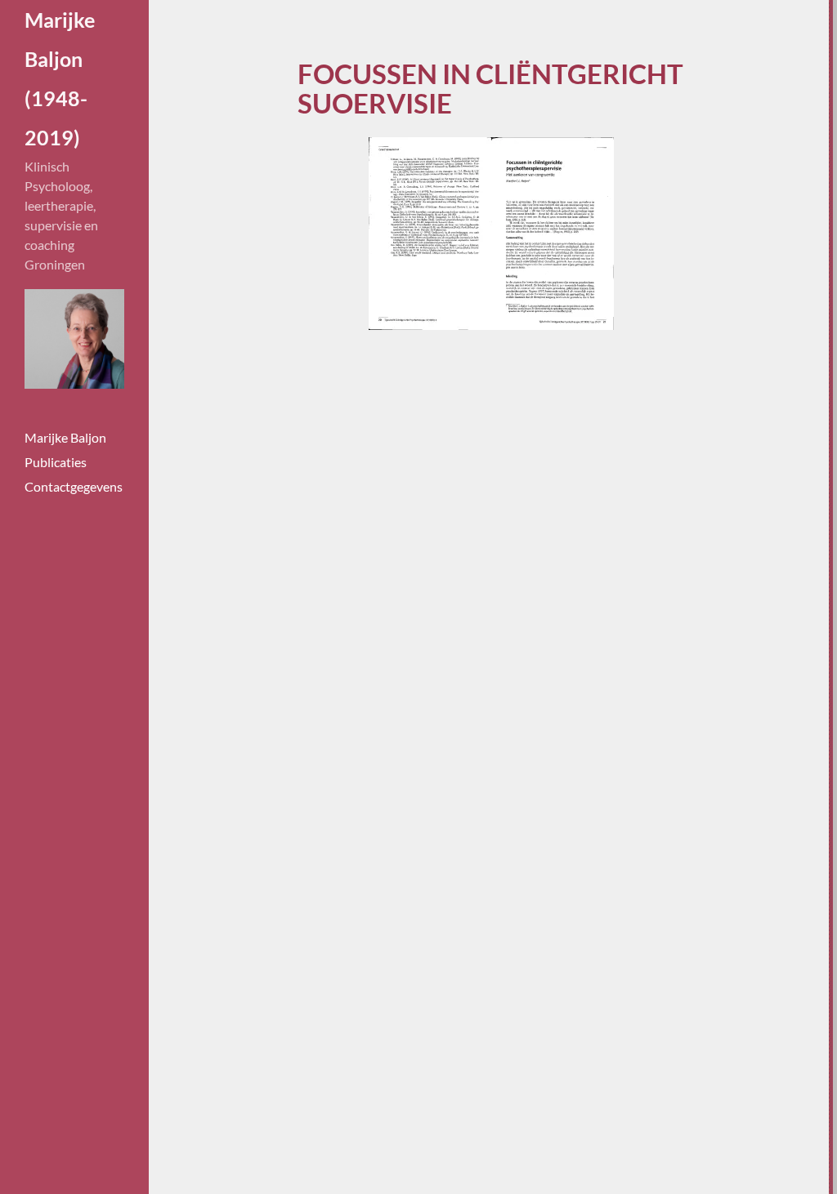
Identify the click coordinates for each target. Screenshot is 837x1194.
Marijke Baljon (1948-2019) (55, 78)
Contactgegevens (74, 486)
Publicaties (56, 462)
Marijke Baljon (65, 437)
